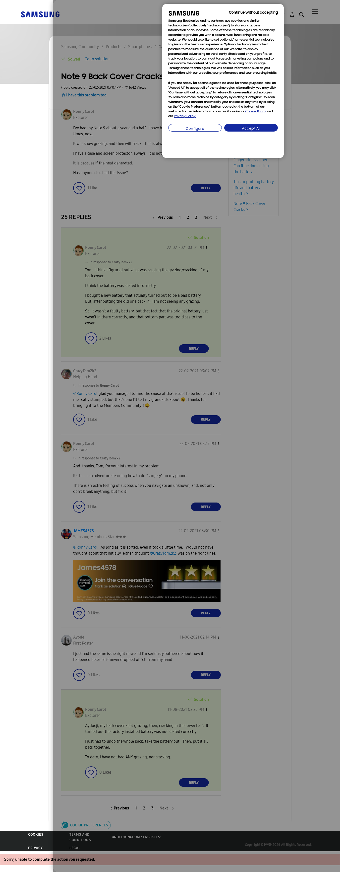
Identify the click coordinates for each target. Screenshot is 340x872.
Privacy (35, 848)
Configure (195, 129)
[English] (40, 14)
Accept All (251, 129)
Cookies (35, 834)
